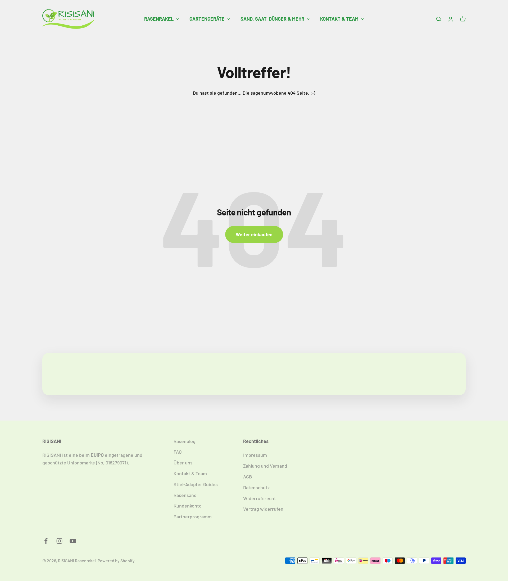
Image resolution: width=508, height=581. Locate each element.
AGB (247, 476)
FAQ (178, 452)
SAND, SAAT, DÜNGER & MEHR (272, 19)
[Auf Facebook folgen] (45, 541)
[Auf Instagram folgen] (59, 541)
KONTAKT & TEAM (339, 19)
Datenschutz (256, 487)
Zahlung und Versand (265, 466)
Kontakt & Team (190, 473)
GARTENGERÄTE (207, 19)
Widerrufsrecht (259, 498)
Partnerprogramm (193, 516)
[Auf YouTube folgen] (72, 541)
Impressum (255, 455)
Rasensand (185, 495)
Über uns (183, 462)
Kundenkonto (188, 506)
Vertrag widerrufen (263, 509)
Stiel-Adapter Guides (196, 484)
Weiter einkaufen (254, 234)
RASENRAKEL (159, 19)
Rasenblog (185, 441)
